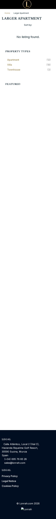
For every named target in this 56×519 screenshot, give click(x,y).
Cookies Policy (10, 485)
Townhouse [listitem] (13, 69)
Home (7, 13)
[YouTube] (33, 513)
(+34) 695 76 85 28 (15, 459)
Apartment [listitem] (13, 59)
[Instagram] (28, 513)
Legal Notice (9, 481)
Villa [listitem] (9, 64)
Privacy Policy (10, 476)
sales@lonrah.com (14, 462)
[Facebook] (22, 513)
